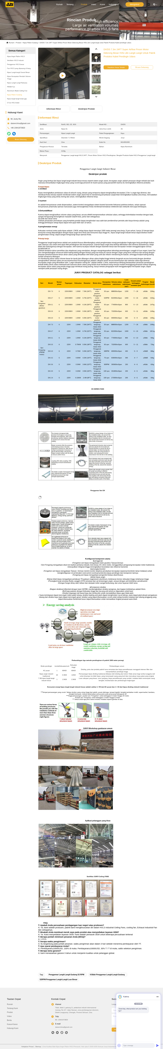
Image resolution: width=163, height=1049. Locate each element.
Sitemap (38, 1046)
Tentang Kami (71, 4)
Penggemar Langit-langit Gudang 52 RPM (66, 975)
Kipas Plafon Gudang (30, 43)
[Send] (157, 1045)
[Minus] (157, 996)
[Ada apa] (9, 134)
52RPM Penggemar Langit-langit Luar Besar (58, 979)
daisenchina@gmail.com (20, 123)
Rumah (59, 4)
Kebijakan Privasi (27, 1046)
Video (93, 4)
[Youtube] (57, 1033)
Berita (9, 1020)
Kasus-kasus (12, 1024)
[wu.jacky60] (66, 1033)
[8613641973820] (61, 1033)
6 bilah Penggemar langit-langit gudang (107, 975)
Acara (102, 4)
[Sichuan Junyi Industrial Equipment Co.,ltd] (10, 4)
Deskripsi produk (86, 109)
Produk (84, 4)
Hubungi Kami (114, 4)
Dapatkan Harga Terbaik (116, 67)
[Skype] (14, 134)
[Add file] (119, 1045)
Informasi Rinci (53, 109)
